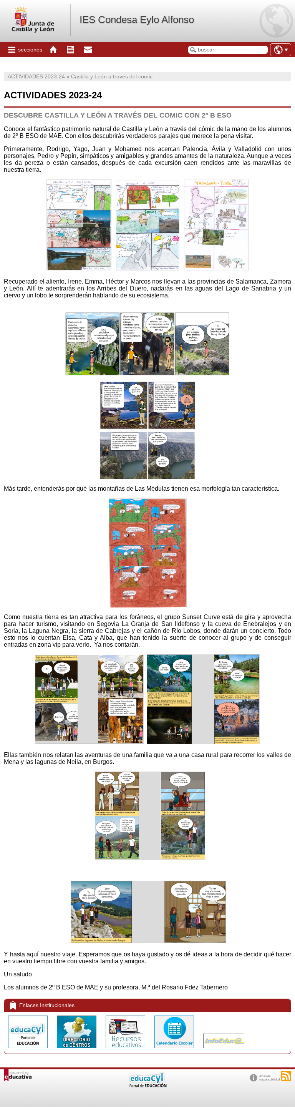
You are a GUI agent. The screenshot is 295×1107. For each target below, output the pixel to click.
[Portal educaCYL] (28, 1050)
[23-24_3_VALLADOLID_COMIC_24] (216, 268)
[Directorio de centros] (77, 1050)
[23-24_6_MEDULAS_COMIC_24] (148, 605)
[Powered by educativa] (18, 1075)
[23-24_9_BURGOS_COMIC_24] (150, 858)
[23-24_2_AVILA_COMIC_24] (147, 268)
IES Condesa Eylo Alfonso (137, 19)
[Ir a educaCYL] (147, 1085)
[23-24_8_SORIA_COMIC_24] (203, 742)
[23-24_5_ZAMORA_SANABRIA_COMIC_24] (147, 477)
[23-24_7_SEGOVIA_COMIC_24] (89, 742)
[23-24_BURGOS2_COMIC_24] (148, 941)
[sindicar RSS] (286, 1076)
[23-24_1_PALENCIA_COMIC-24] (78, 268)
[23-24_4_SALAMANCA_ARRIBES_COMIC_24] (147, 343)
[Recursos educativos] (126, 1050)
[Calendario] (175, 1050)
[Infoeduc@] (223, 1050)
